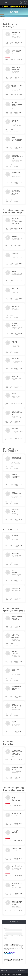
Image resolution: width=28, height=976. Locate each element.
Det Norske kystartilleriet (9, 743)
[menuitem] (6, 2)
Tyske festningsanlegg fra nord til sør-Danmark (14, 788)
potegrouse (6, 961)
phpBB (8, 974)
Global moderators (8, 953)
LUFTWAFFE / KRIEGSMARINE (10, 450)
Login (5, 926)
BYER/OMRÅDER (10, 530)
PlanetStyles (18, 974)
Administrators (11, 952)
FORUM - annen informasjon (10, 25)
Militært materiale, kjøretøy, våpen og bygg (14, 609)
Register (10, 926)
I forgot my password (8, 935)
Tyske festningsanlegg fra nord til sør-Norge (13, 211)
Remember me (19, 935)
